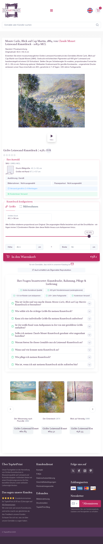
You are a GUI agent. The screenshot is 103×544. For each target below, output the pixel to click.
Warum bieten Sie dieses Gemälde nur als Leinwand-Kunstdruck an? (49, 342)
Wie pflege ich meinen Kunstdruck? (33, 357)
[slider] (89, 236)
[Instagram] (84, 470)
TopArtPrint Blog (43, 507)
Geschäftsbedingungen (46, 482)
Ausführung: (16, 178)
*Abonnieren (90, 503)
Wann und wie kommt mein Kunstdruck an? (37, 350)
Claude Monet (67, 41)
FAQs (38, 474)
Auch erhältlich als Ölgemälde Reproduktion (52, 270)
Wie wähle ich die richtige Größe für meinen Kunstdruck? (43, 311)
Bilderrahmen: (21, 183)
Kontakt (39, 470)
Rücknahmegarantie (45, 486)
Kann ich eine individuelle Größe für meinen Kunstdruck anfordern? (49, 319)
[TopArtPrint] (11, 10)
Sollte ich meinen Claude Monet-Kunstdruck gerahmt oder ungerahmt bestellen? (50, 334)
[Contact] (72, 264)
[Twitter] (73, 470)
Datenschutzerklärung (45, 478)
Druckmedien (42, 503)
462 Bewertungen (8, 505)
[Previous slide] (10, 409)
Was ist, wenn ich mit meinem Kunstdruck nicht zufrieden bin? (46, 364)
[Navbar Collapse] (51, 10)
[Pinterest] (90, 470)
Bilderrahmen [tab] (30, 206)
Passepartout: (68, 183)
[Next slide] (92, 409)
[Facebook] (79, 470)
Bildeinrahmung (43, 499)
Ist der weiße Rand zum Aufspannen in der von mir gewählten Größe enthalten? (49, 326)
